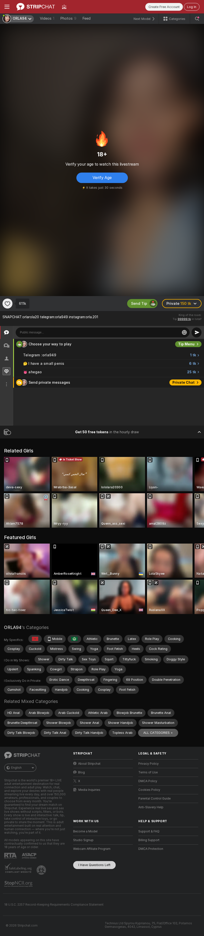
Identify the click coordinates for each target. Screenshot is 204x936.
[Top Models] (64, 6)
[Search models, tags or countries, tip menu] (197, 18)
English (16, 767)
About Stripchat (89, 763)
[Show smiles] (184, 332)
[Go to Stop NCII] (19, 884)
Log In (191, 7)
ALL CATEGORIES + (158, 733)
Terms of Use (148, 772)
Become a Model (85, 831)
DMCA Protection (150, 849)
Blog (81, 772)
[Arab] (74, 639)
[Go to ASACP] (30, 856)
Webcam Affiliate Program (91, 849)
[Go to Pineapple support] (42, 870)
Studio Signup (83, 840)
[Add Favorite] (7, 304)
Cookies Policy (149, 790)
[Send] (197, 332)
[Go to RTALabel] (11, 856)
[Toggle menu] (7, 6)
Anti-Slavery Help (150, 807)
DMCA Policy (147, 781)
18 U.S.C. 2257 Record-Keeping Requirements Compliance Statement (53, 904)
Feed (86, 18)
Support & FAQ (148, 831)
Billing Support (148, 840)
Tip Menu (186, 344)
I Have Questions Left (94, 865)
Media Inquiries (89, 790)
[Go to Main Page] (35, 6)
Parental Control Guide (154, 798)
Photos (68, 18)
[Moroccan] (35, 639)
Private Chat (183, 382)
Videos (47, 18)
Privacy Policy (148, 763)
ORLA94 (12, 627)
